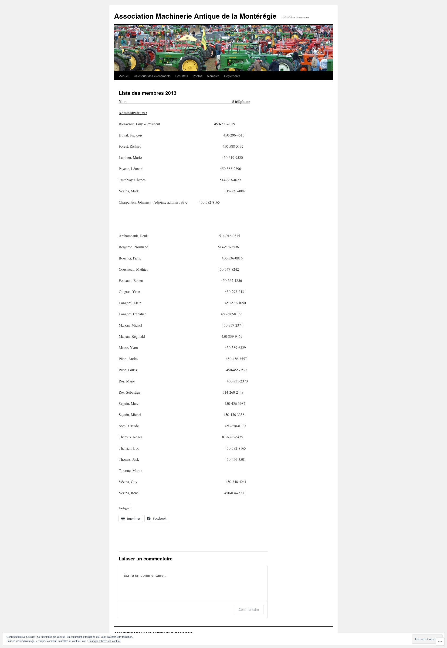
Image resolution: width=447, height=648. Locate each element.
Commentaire (249, 609)
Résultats (181, 76)
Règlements (232, 76)
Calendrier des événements (152, 76)
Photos (197, 76)
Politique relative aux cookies (104, 641)
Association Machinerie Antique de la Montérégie (195, 16)
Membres (213, 76)
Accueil (124, 76)
